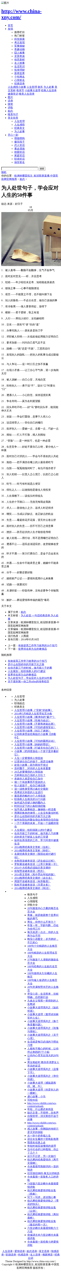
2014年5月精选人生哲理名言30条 (33, 713)
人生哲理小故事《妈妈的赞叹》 (32, 744)
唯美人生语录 (26, 93)
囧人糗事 (19, 52)
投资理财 (19, 69)
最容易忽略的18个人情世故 (30, 795)
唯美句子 (13, 114)
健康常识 (13, 93)
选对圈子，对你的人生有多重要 (32, 768)
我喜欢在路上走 (36, 1142)
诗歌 (10, 107)
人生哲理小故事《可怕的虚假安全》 (35, 727)
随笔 (10, 104)
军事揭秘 (19, 46)
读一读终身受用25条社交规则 (31, 789)
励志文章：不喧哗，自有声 (43, 1112)
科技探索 (19, 39)
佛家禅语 (47, 1254)
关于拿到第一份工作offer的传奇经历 (28, 681)
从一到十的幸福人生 (39, 1135)
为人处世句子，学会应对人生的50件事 (30, 678)
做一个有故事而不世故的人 (30, 782)
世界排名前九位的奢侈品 (32, 648)
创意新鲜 (19, 59)
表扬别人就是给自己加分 (28, 778)
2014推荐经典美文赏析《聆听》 (32, 850)
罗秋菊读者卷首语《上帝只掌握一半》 (36, 864)
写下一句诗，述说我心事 (41, 1197)
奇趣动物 (19, 49)
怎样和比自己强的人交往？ (30, 775)
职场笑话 (19, 158)
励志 (10, 111)
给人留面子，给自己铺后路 (30, 785)
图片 (10, 97)
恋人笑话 (19, 145)
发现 (10, 28)
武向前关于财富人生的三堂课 (31, 836)
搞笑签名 (19, 162)
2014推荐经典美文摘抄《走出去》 (33, 878)
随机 (4, 172)
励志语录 (32, 1251)
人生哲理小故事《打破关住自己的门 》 (36, 747)
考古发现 (19, 42)
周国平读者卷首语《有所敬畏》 (32, 881)
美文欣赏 (13, 117)
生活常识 (19, 66)
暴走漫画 (19, 148)
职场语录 (11, 1254)
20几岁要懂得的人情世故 (28, 771)
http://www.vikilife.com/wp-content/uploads (41, 1104)
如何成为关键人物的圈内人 (30, 802)
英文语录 (44, 1251)
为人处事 (49, 87)
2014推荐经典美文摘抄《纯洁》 (32, 888)
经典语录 (19, 83)
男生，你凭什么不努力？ (41, 922)
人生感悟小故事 (17, 87)
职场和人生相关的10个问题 (30, 799)
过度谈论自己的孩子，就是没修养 (33, 761)
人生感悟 (19, 124)
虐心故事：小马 (36, 1096)
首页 (10, 25)
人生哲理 (32, 87)
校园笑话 (19, 152)
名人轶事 (19, 63)
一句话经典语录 (41, 615)
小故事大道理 (32, 90)
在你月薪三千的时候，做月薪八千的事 (30, 667)
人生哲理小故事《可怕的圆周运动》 (35, 741)
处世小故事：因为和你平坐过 (31, 765)
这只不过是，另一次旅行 (41, 1156)
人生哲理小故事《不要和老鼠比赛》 (35, 723)
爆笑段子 (19, 141)
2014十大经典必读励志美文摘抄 (32, 867)
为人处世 (26, 615)
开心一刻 (13, 135)
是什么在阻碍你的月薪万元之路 (26, 664)
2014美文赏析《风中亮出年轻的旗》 (35, 874)
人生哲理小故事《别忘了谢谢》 (32, 730)
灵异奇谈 (19, 56)
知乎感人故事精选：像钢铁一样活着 (35, 809)
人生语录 (7, 1251)
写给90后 (32, 1100)
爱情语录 (19, 1251)
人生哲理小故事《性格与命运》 (32, 720)
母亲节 (20, 90)
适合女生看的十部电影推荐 (43, 1139)
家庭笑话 (19, 155)
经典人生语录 (49, 90)
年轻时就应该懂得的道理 (41, 1146)
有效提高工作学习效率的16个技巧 (37, 645)
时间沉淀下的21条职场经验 (30, 806)
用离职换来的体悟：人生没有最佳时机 (36, 812)
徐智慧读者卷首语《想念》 (30, 871)
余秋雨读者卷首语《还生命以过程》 (35, 860)
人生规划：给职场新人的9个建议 (27, 671)
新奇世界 (19, 73)
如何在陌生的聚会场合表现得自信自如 (36, 819)
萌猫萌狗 (19, 138)
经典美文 (19, 128)
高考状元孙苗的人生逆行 (28, 792)
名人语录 (35, 1254)
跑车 (40, 87)
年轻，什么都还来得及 (40, 1109)
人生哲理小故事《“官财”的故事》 (33, 710)
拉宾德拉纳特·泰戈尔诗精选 (43, 1173)
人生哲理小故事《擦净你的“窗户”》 (35, 717)
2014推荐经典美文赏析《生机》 (32, 847)
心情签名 (19, 80)
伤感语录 (23, 1254)
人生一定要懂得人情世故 (28, 758)
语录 (10, 100)
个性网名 (19, 76)
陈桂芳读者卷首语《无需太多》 (32, 884)
